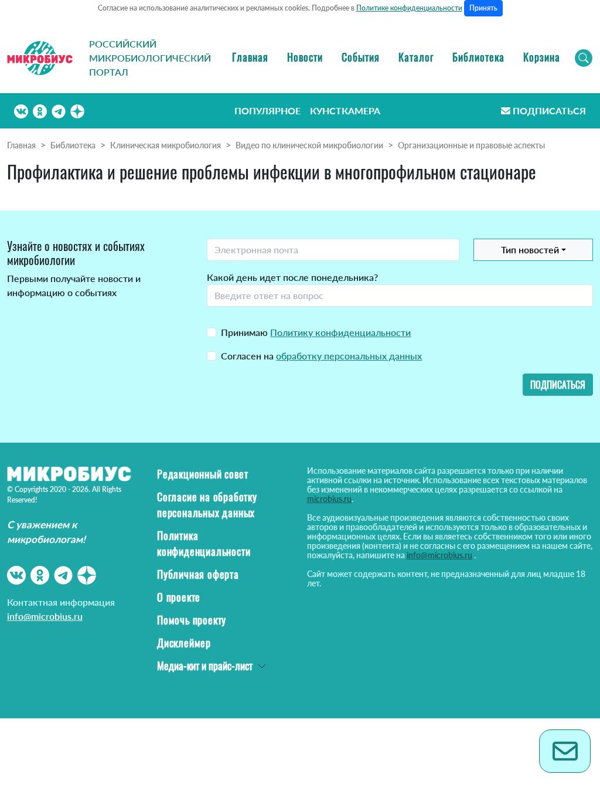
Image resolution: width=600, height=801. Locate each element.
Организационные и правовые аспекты (471, 145)
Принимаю (316, 332)
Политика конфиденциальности (203, 543)
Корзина (541, 57)
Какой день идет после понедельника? (292, 277)
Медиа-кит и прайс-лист (205, 665)
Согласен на (321, 355)
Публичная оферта (198, 574)
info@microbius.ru (45, 616)
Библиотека (478, 57)
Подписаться (549, 110)
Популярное (267, 110)
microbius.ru (329, 499)
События (361, 57)
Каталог (416, 57)
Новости (305, 57)
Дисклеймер (184, 642)
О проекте (178, 597)
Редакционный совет (202, 473)
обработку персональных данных (349, 355)
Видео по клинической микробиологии (309, 145)
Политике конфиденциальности (409, 8)
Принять (483, 8)
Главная (250, 57)
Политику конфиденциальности (340, 332)
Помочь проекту (191, 619)
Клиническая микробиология (165, 145)
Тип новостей (530, 249)
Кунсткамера (345, 110)
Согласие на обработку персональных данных (207, 504)
